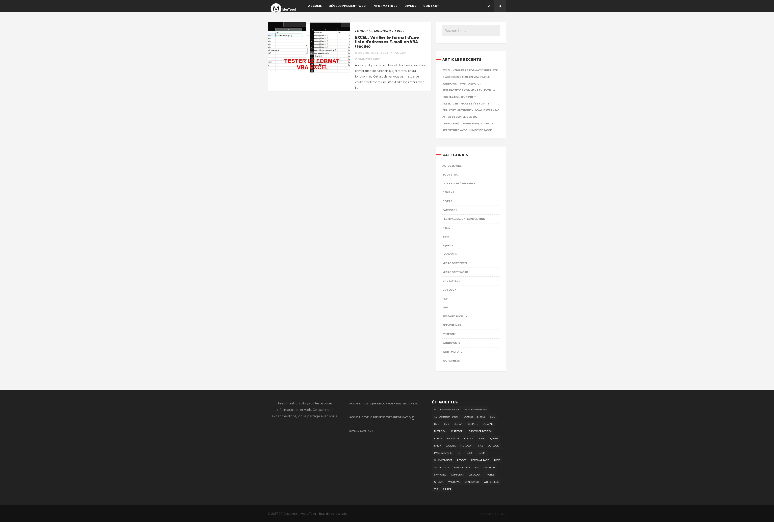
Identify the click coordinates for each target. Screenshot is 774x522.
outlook (493, 445)
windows (454, 482)
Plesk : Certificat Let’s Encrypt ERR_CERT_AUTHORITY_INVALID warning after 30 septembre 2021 (470, 110)
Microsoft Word (455, 272)
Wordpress (451, 360)
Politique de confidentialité (384, 403)
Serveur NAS (451, 325)
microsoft (466, 445)
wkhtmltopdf (453, 351)
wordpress (491, 482)
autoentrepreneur (447, 416)
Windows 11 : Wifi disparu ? (462, 83)
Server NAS (441, 467)
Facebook (449, 210)
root (497, 460)
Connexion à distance (458, 183)
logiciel (451, 445)
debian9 (488, 424)
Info (445, 236)
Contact (431, 5)
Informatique (385, 5)
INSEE (481, 438)
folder (468, 438)
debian (458, 424)
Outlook (449, 289)
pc (458, 453)
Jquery (447, 245)
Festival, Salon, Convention (463, 218)
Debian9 (448, 192)
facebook (453, 438)
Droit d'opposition (480, 431)
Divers (410, 5)
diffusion (440, 431)
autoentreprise (474, 416)
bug (492, 416)
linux (437, 445)
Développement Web (347, 5)
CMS (446, 424)
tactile (489, 474)
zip (436, 489)
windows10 (472, 482)
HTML (446, 227)
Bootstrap (450, 174)
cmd (436, 424)
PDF (445, 298)
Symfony (449, 334)
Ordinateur (451, 280)
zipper (447, 489)
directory (457, 431)
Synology (474, 474)
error (438, 438)
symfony (489, 467)
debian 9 (472, 424)
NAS (480, 445)
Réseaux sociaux (454, 316)
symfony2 (440, 474)
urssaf (438, 482)
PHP (445, 307)
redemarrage (480, 460)
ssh (477, 467)
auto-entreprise (476, 409)
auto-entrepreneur (447, 409)
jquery (493, 438)
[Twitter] (488, 6)
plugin (481, 453)
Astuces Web (452, 165)
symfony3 (457, 474)
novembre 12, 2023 (372, 53)
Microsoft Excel (389, 31)
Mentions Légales (493, 514)
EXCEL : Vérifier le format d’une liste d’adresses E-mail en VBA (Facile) (387, 42)
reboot (461, 460)
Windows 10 (451, 342)
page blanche (443, 453)
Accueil (315, 5)
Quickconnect (443, 460)
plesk (468, 453)
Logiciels (363, 31)
